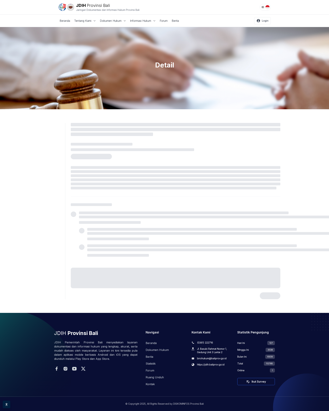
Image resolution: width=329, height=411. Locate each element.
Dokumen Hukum (157, 350)
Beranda (65, 20)
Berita (175, 20)
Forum (164, 20)
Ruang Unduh (155, 377)
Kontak (150, 384)
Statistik (151, 363)
